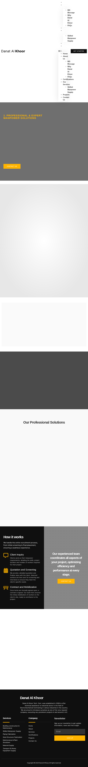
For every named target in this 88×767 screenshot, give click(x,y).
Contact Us (66, 47)
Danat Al (13, 51)
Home (65, 54)
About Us (65, 6)
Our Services (66, 32)
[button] (62, 51)
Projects (66, 95)
